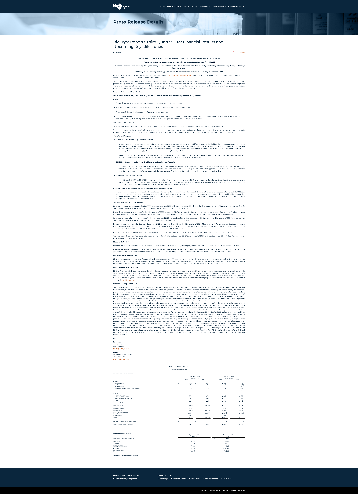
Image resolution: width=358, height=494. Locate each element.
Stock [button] (185, 7)
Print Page (164, 479)
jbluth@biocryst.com (121, 349)
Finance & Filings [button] (218, 7)
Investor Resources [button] (235, 7)
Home (162, 7)
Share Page (227, 479)
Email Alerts (195, 479)
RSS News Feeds (211, 479)
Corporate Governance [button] (199, 7)
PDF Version (240, 52)
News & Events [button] (173, 7)
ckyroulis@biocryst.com (122, 359)
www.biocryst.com (128, 280)
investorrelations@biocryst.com (125, 479)
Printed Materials (179, 479)
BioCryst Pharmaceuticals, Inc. (180, 75)
